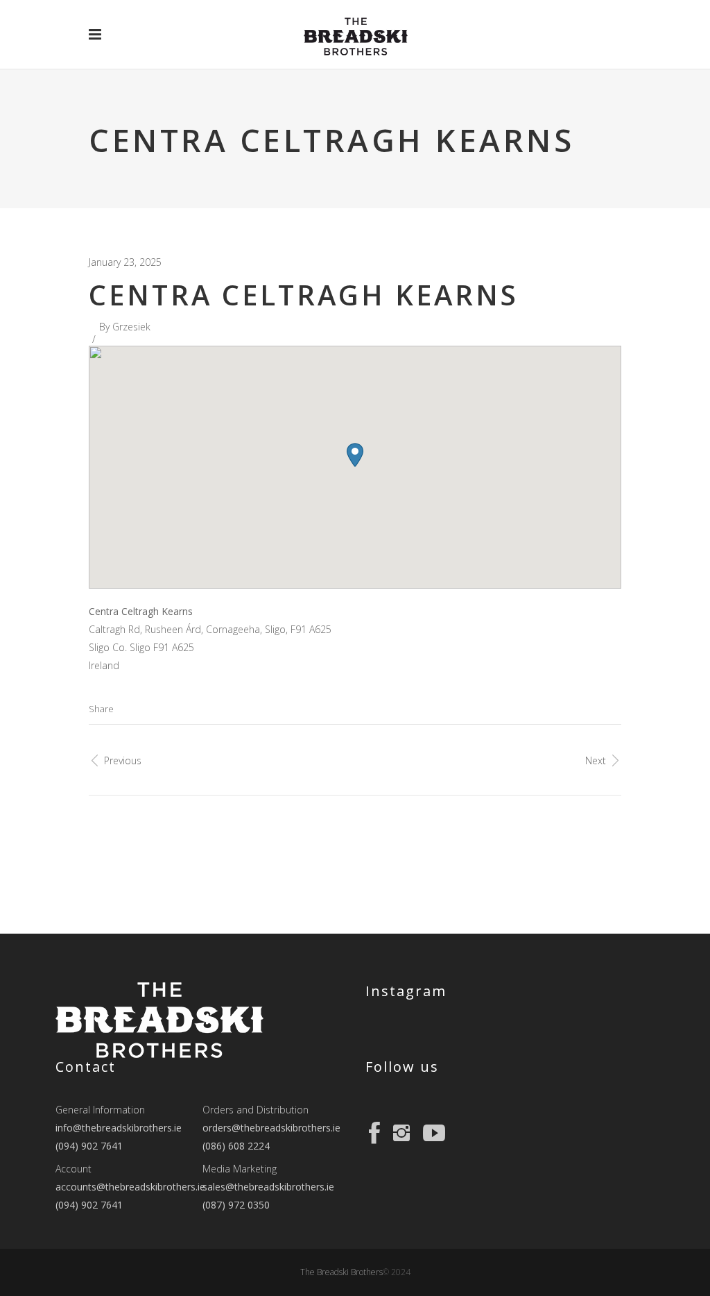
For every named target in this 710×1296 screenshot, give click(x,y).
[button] (355, 455)
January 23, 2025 (125, 262)
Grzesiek (131, 326)
